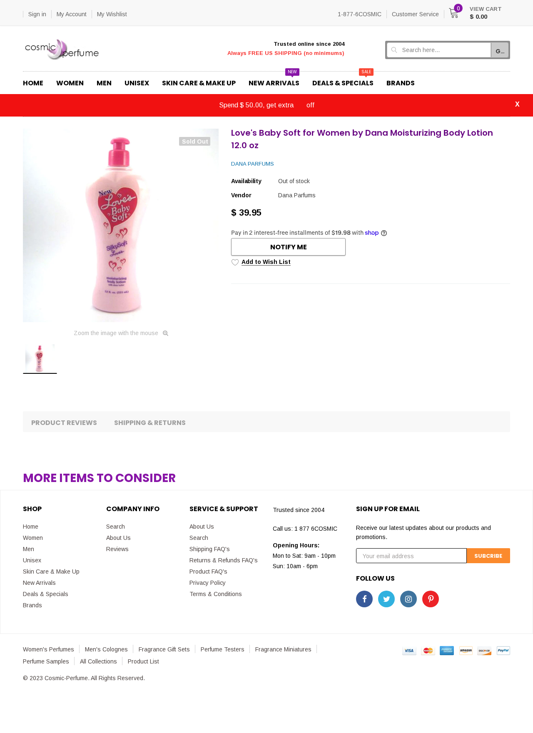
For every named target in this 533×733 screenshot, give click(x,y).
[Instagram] (408, 599)
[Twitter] (386, 599)
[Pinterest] (430, 599)
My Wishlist (112, 14)
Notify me (288, 247)
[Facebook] (364, 599)
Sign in (37, 14)
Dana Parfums (252, 164)
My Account (72, 14)
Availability (246, 181)
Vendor (241, 195)
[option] (121, 225)
